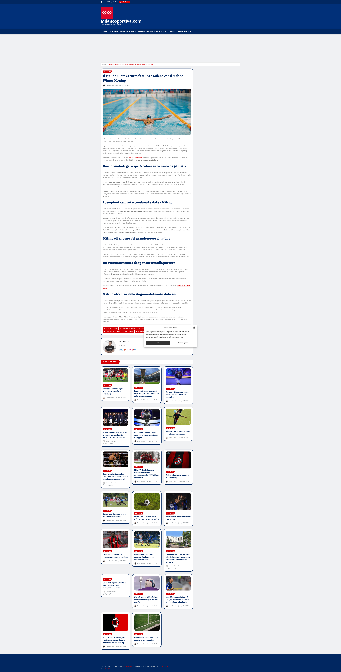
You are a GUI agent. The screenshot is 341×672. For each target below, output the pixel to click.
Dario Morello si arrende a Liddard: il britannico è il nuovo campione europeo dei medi (115, 476)
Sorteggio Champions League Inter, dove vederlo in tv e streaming (177, 394)
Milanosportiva (127, 666)
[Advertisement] (170, 47)
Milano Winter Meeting (128, 328)
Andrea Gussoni (111, 441)
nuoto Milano (110, 331)
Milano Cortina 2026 (135, 158)
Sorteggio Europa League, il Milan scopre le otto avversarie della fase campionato (146, 393)
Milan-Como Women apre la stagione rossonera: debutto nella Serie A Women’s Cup (114, 640)
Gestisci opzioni (183, 343)
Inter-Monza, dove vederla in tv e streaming (178, 518)
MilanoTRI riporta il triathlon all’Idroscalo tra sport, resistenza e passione (115, 585)
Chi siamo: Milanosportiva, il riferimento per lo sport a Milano (138, 31)
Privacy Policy (184, 31)
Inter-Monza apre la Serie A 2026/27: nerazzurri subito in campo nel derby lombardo (177, 599)
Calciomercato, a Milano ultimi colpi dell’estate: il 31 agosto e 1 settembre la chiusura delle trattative (178, 558)
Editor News (165, 666)
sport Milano (141, 331)
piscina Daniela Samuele (125, 331)
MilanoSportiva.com (121, 21)
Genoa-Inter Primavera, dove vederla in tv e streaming (114, 515)
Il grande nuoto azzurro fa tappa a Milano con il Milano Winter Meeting (130, 64)
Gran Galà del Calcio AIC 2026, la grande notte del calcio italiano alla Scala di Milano (115, 435)
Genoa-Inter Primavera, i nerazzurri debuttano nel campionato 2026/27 (144, 557)
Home (104, 31)
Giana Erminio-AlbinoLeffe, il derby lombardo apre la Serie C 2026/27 (146, 599)
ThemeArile (106, 669)
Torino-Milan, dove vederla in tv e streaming (177, 476)
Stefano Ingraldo (111, 591)
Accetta (157, 343)
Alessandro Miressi (111, 328)
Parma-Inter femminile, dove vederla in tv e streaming (146, 638)
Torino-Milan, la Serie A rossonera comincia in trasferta (115, 555)
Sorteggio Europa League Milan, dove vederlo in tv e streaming (113, 391)
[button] (194, 327)
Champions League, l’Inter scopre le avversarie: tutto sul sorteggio (146, 435)
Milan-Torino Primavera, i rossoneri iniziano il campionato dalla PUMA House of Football (146, 474)
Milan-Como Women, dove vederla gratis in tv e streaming (146, 518)
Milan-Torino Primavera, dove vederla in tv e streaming (178, 432)
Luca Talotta (110, 85)
